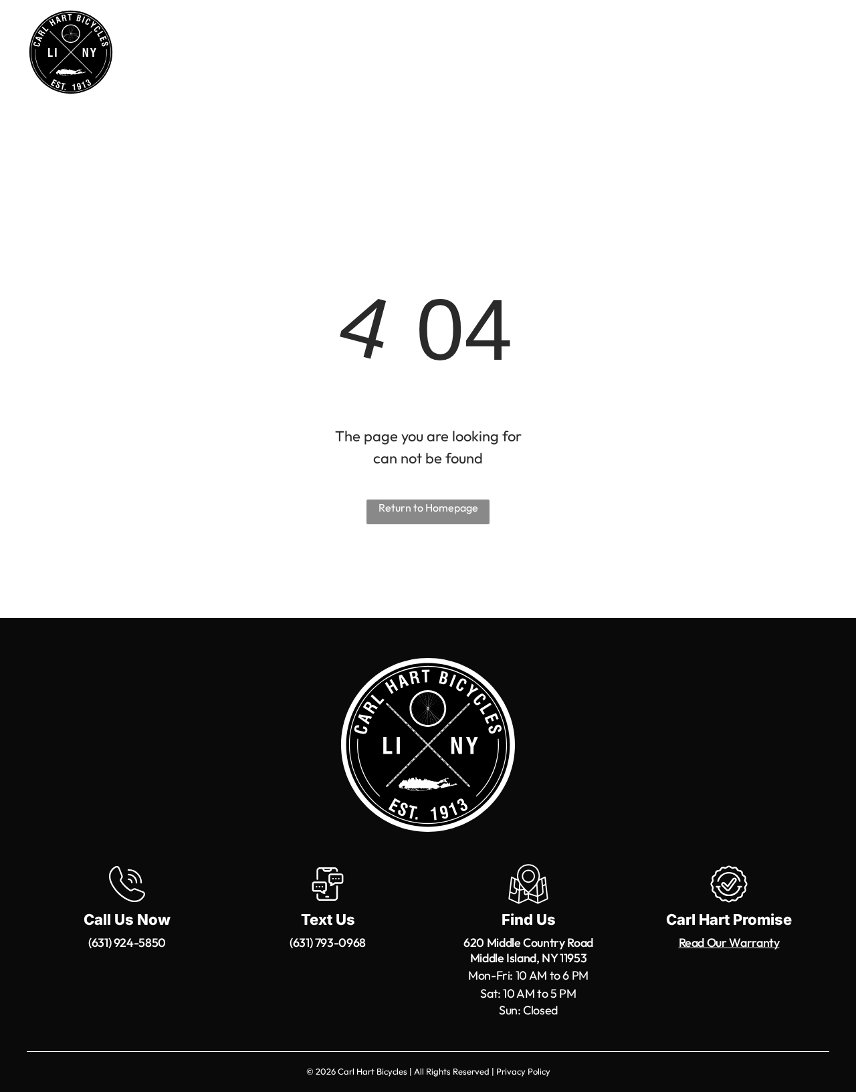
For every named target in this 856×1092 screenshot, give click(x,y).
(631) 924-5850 (127, 942)
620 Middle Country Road (528, 942)
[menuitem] (242, 54)
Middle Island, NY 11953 (528, 958)
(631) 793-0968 (328, 942)
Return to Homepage (428, 507)
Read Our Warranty (729, 942)
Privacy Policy (523, 1071)
